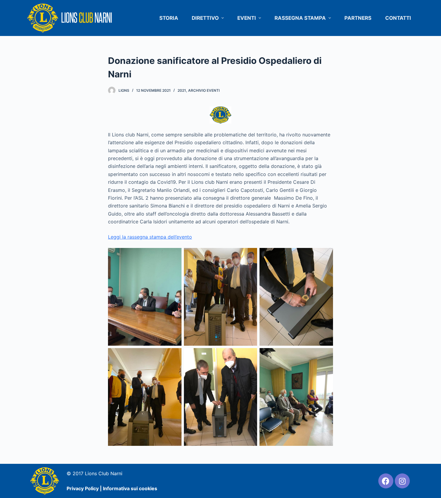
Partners (357, 18)
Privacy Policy (83, 488)
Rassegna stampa (300, 18)
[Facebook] (385, 480)
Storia (168, 18)
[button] (222, 18)
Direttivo (205, 18)
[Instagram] (402, 480)
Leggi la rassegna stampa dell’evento (150, 237)
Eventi (246, 18)
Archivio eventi (204, 90)
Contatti (398, 18)
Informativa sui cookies (130, 488)
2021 (182, 90)
